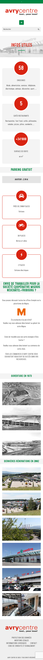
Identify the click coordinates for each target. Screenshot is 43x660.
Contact (33, 643)
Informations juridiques (16, 643)
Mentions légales (21, 641)
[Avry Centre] (21, 12)
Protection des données (21, 638)
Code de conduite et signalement (21, 646)
